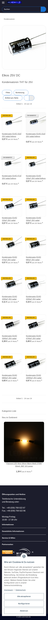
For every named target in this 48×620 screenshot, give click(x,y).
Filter (7, 93)
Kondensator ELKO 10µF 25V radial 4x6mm (12, 135)
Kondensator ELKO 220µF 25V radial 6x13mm (9, 219)
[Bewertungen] (29, 139)
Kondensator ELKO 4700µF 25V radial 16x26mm (33, 337)
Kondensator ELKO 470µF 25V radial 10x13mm (9, 258)
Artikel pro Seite (11, 98)
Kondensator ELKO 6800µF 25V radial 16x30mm (9, 376)
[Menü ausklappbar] (3, 1)
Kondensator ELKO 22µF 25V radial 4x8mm (36, 135)
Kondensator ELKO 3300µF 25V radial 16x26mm (9, 337)
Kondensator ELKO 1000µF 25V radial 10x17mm (9, 297)
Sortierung (20, 93)
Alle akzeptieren (24, 596)
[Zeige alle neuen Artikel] (45, 417)
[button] (36, 2)
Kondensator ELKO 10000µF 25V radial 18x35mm (33, 376)
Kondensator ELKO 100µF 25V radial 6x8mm (36, 177)
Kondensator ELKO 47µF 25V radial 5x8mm (12, 177)
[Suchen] (43, 9)
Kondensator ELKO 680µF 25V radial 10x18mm (33, 258)
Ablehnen (24, 611)
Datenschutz (21, 590)
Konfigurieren (24, 603)
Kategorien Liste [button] (9, 411)
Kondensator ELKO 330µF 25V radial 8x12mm (33, 219)
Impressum (8, 590)
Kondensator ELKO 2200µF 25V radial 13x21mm (33, 297)
